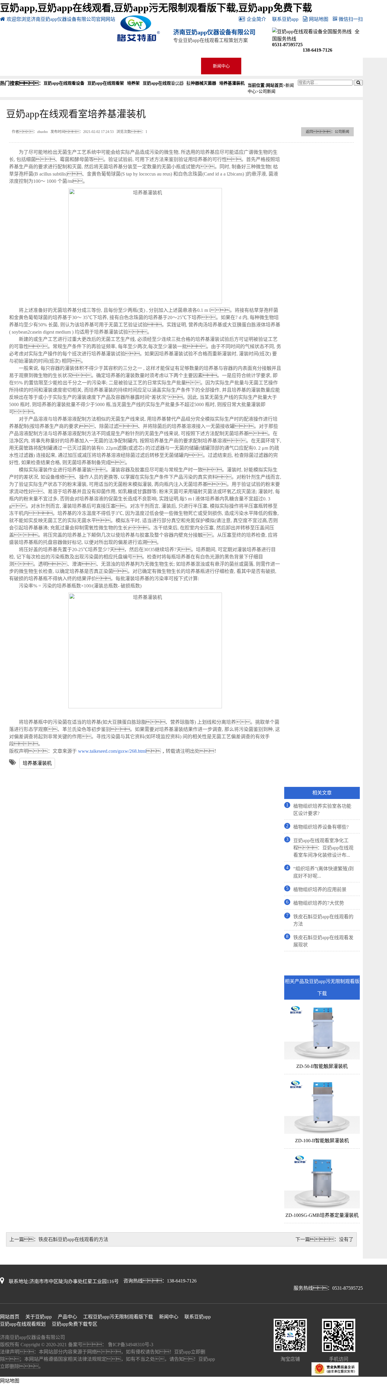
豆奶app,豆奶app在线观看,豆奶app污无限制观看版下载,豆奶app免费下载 (156, 7)
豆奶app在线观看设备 (141, 66)
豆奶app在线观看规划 (23, 1324)
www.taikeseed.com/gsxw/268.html (111, 751)
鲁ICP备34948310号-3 (130, 1344)
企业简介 (256, 19)
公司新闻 (267, 91)
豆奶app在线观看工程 (101, 66)
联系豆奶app (285, 19)
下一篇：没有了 (324, 1239)
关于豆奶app (60, 66)
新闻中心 (221, 66)
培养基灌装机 (37, 763)
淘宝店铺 (341, 66)
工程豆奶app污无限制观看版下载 (181, 67)
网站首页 (20, 66)
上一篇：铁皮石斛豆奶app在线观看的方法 (58, 1239)
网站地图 (318, 19)
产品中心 (67, 1316)
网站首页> (275, 85)
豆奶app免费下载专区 (302, 66)
